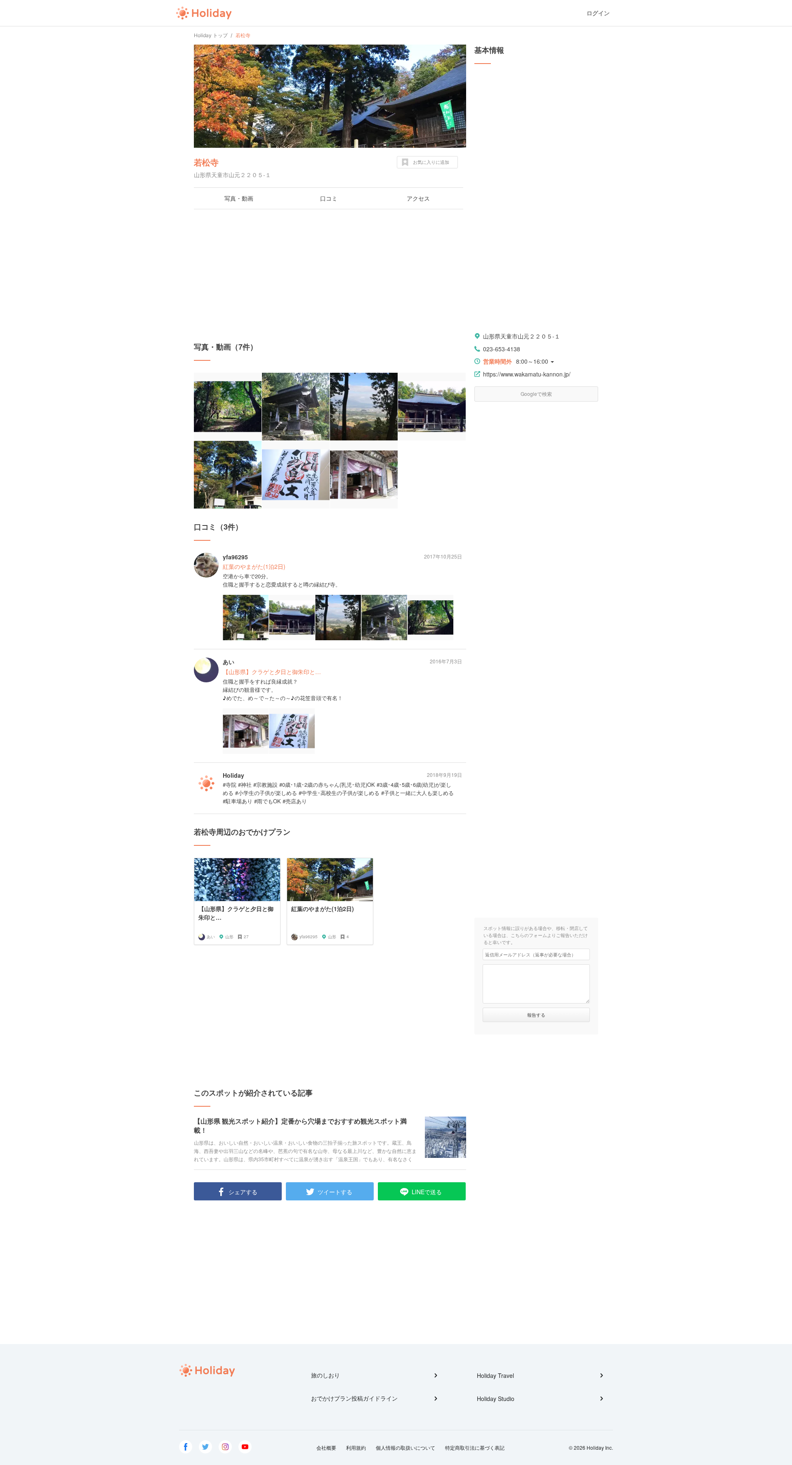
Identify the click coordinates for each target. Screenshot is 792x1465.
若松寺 (206, 162)
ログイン (598, 13)
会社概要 (326, 1447)
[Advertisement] (330, 275)
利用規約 (356, 1447)
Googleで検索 (536, 393)
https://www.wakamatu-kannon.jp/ (526, 374)
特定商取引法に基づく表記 (474, 1447)
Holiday (204, 13)
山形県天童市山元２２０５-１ (521, 336)
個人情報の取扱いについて (405, 1447)
